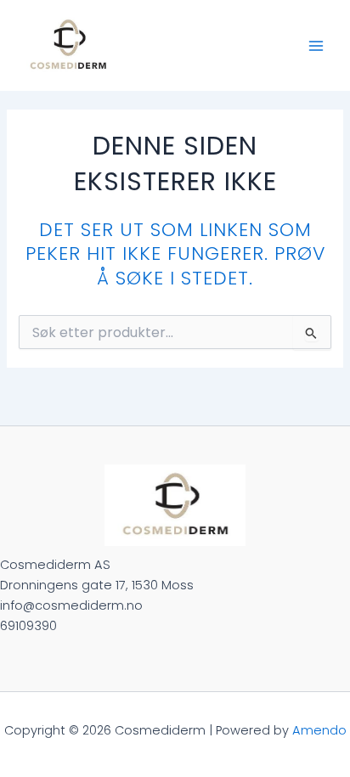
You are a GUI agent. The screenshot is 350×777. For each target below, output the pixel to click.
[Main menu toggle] (316, 45)
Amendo (319, 730)
